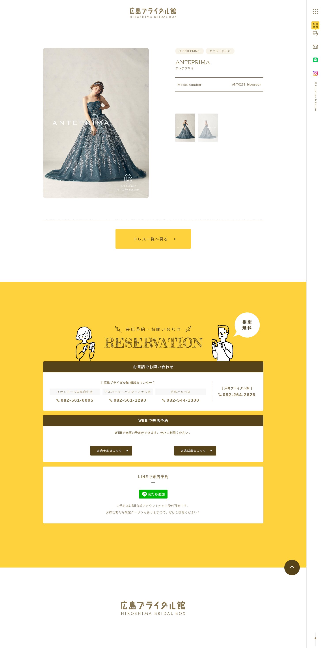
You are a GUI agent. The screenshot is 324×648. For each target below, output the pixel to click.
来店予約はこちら (109, 450)
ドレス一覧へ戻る (150, 239)
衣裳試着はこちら (193, 450)
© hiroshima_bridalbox (316, 97)
